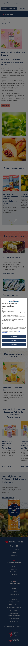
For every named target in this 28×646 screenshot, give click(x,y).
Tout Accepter (14, 336)
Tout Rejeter (14, 340)
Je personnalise (14, 344)
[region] (14, 323)
